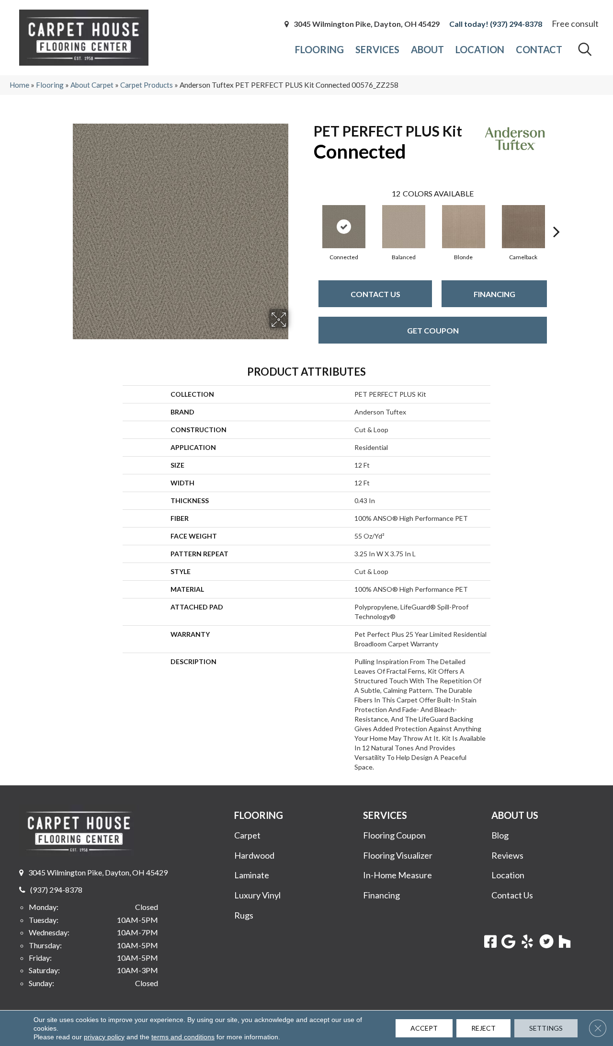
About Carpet (92, 84)
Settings (546, 1028)
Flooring (50, 84)
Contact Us (375, 294)
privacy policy (104, 1037)
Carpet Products (146, 84)
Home (19, 84)
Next (556, 217)
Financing (494, 294)
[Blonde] (464, 227)
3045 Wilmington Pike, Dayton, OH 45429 (367, 24)
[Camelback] (523, 227)
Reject (483, 1028)
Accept (424, 1028)
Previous (309, 217)
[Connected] (344, 227)
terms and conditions (183, 1037)
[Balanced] (404, 227)
